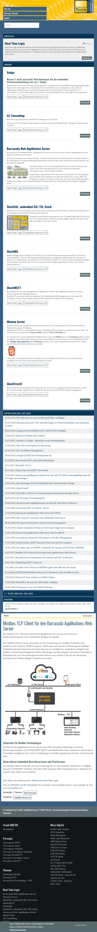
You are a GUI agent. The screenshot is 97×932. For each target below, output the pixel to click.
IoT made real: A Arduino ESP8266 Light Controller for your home (45, 567)
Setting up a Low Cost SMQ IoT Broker (35, 587)
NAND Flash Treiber (59, 829)
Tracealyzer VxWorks (13, 848)
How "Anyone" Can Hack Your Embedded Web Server (41, 518)
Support (7, 17)
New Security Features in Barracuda (34, 445)
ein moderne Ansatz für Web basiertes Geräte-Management (44, 537)
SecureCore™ (9, 877)
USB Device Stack (58, 847)
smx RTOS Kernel (58, 844)
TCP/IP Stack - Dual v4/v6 (63, 875)
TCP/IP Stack (56, 856)
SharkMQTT (9, 903)
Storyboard (8, 829)
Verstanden (80, 925)
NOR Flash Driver (58, 841)
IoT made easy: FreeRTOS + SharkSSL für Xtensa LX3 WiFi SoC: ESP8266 (50, 547)
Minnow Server (10, 897)
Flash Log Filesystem (59, 838)
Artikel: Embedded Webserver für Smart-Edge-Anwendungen (46, 527)
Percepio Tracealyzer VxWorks (17, 852)
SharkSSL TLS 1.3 (23, 465)
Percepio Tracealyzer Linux (16, 858)
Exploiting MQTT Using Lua (29, 562)
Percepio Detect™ (12, 861)
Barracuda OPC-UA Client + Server (33, 508)
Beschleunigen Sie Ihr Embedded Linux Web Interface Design (45, 483)
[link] (48, 593)
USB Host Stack (57, 853)
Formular (41, 604)
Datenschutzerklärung (79, 809)
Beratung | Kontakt (11, 13)
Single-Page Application (20, 342)
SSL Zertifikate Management (29, 450)
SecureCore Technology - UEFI (17, 880)
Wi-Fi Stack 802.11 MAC (61, 862)
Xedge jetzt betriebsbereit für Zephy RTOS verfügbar (41, 430)
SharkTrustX (22, 488)
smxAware (55, 859)
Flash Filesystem (58, 835)
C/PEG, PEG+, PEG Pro (61, 881)
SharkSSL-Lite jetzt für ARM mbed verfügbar (37, 582)
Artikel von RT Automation (25, 785)
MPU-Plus (55, 884)
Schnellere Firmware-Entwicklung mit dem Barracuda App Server (48, 493)
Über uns (7, 8)
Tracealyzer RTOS (11, 842)
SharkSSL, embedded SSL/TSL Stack (20, 900)
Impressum (7, 812)
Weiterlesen (87, 58)
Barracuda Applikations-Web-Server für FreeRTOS (40, 532)
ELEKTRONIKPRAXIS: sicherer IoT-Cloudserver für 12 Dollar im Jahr (47, 572)
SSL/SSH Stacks (58, 869)
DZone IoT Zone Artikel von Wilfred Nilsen (35, 577)
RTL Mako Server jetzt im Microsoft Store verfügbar (40, 417)
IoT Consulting (10, 918)
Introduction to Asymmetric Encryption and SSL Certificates (44, 557)
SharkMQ (7, 906)
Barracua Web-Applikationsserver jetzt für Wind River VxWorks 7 (47, 503)
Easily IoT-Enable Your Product (30, 435)
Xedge (6, 921)
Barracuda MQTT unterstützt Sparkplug (35, 460)
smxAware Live (57, 878)
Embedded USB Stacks (61, 872)
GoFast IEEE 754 (57, 865)
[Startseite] (84, 6)
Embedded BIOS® (11, 874)
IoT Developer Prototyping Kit (30, 498)
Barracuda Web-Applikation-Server (20, 894)
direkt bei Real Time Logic (46, 780)
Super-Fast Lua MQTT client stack (32, 470)
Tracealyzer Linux (11, 845)
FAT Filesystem (57, 832)
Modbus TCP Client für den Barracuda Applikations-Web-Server (45, 552)
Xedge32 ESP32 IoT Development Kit (34, 455)
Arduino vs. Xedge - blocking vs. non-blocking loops (40, 440)
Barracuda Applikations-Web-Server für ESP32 (39, 513)
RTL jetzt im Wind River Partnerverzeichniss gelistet (41, 523)
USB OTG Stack (57, 850)
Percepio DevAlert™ (12, 855)
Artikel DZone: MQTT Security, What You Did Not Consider (44, 542)
